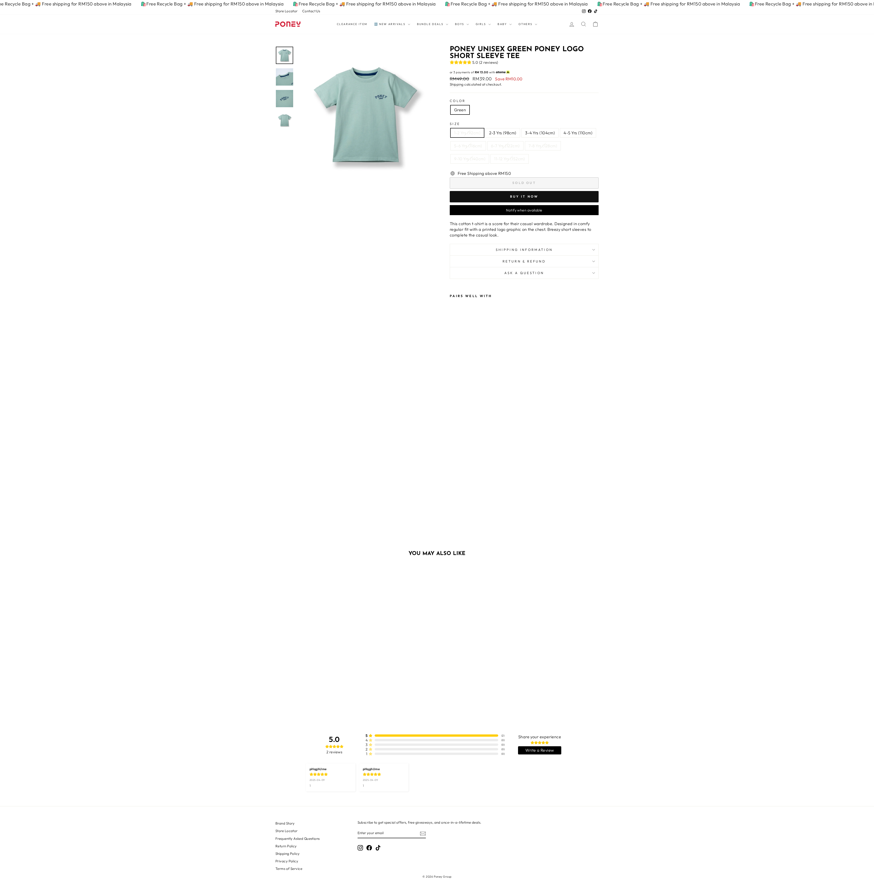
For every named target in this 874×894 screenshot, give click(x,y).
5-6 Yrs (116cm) (468, 145)
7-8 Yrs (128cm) (542, 145)
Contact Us (311, 11)
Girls (481, 24)
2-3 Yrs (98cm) (502, 132)
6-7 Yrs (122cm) (505, 145)
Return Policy (286, 846)
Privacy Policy (286, 861)
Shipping (457, 84)
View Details (314, 678)
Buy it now (524, 196)
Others (526, 24)
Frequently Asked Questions (297, 838)
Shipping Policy (287, 853)
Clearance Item (352, 24)
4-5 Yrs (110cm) (578, 132)
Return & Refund (524, 261)
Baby (503, 24)
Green (460, 109)
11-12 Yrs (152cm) (509, 158)
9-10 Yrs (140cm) (469, 158)
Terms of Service (288, 868)
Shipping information (524, 250)
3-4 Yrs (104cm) (540, 132)
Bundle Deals (431, 24)
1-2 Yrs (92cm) (467, 132)
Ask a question (524, 273)
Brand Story (285, 823)
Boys (460, 24)
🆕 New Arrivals (390, 24)
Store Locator (286, 11)
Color (458, 101)
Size (455, 124)
